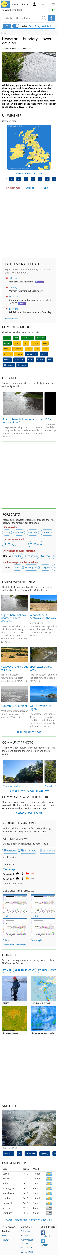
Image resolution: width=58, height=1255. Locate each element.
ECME (43, 354)
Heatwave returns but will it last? (14, 668)
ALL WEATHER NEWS (30, 732)
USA (39, 173)
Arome (6, 338)
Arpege (30, 187)
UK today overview (24, 969)
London (18, 555)
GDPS (28, 349)
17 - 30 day (9, 544)
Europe (19, 173)
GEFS (30, 359)
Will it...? (46, 26)
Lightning (44, 1153)
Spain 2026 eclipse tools (41, 668)
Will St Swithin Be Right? (40, 707)
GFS (26, 343)
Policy (5, 1235)
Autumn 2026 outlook (14, 706)
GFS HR (35, 343)
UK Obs (7, 969)
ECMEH (7, 359)
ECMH (6, 349)
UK (34, 173)
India (28, 173)
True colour (30, 1153)
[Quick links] (44, 4)
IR (19, 1153)
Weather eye (9, 869)
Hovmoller (22, 365)
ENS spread (8, 365)
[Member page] (34, 4)
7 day (38, 26)
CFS (49, 359)
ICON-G (19, 354)
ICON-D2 (40, 338)
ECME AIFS (19, 359)
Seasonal (32, 532)
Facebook (45, 1236)
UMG (46, 349)
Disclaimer (26, 1247)
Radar (15, 4)
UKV (45, 187)
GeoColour (8, 1153)
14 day (7, 532)
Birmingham (31, 555)
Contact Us (27, 1235)
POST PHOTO (18, 791)
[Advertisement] (29, 222)
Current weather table (40, 1219)
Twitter (44, 1244)
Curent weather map (16, 1219)
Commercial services (27, 1241)
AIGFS (17, 343)
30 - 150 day (36, 544)
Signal (25, 4)
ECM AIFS (17, 349)
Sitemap (25, 1231)
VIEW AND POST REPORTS (29, 812)
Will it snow (30, 850)
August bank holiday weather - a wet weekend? (23, 420)
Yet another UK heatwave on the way (43, 616)
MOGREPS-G (31, 354)
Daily (31, 26)
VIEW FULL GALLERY (38, 791)
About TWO (27, 1252)
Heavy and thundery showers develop (27, 40)
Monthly (19, 532)
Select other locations (14, 944)
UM (37, 349)
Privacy (5, 1239)
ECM (45, 343)
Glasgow (45, 555)
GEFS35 (40, 359)
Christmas (47, 532)
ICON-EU (7, 354)
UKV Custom (27, 338)
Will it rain (12, 850)
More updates (11, 318)
